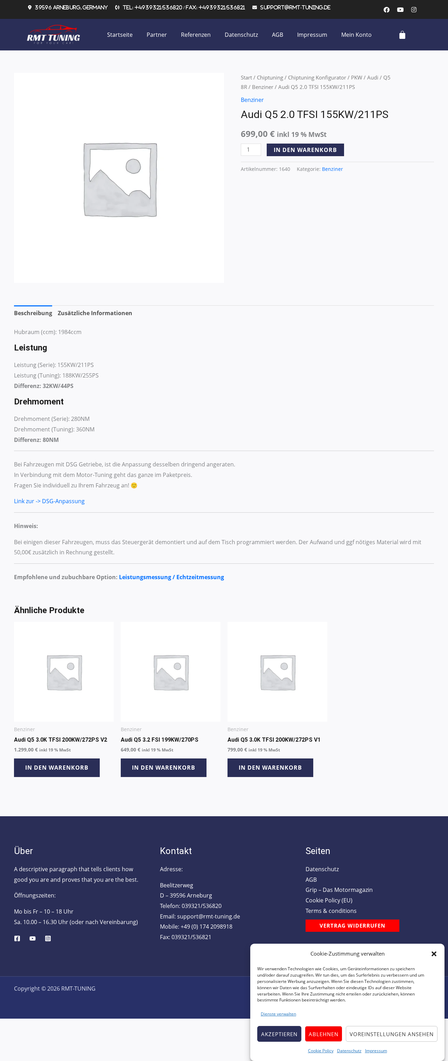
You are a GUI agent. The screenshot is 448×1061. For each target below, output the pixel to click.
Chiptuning (270, 77)
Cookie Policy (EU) (329, 900)
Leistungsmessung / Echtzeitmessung (171, 577)
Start (246, 77)
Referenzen (196, 35)
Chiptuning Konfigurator (317, 77)
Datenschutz (349, 1051)
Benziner (262, 86)
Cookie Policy (321, 1051)
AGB (277, 35)
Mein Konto (356, 35)
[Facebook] (17, 938)
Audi (372, 77)
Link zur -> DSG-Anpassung (49, 501)
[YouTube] (32, 938)
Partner (157, 35)
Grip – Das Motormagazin (339, 890)
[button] (434, 953)
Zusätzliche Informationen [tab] (95, 313)
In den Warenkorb (305, 150)
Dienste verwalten (278, 1014)
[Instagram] (48, 938)
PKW (356, 77)
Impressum (376, 1051)
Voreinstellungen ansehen (392, 1034)
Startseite (120, 35)
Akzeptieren (279, 1034)
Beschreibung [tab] (33, 313)
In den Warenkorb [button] (57, 767)
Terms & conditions (331, 911)
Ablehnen (323, 1034)
